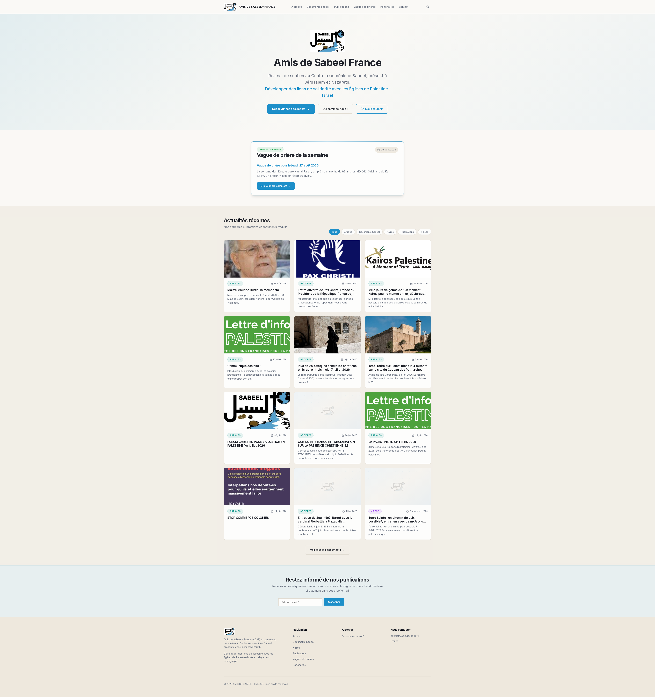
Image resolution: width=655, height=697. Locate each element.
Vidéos (424, 231)
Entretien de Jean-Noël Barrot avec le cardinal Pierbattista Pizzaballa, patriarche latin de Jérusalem (325, 521)
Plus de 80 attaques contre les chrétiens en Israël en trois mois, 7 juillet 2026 (327, 367)
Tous (334, 231)
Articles (348, 231)
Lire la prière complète (273, 185)
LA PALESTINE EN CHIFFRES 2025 (392, 442)
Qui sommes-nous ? (335, 109)
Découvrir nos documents (288, 109)
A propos (297, 6)
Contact (403, 6)
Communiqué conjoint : (244, 366)
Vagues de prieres (303, 659)
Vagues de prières (365, 6)
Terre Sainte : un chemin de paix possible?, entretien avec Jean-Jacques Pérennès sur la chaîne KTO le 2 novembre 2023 (397, 523)
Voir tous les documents (325, 549)
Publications (341, 6)
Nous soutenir (374, 109)
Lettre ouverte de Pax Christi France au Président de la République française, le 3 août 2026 (326, 293)
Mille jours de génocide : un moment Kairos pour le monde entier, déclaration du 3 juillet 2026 (397, 293)
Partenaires (387, 6)
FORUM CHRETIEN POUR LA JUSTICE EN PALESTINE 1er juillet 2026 (256, 443)
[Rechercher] (427, 6)
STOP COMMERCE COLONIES (248, 517)
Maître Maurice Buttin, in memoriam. (253, 290)
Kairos (390, 231)
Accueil (297, 636)
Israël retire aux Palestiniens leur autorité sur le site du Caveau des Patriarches (397, 367)
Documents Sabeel (318, 6)
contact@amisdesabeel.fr (405, 635)
